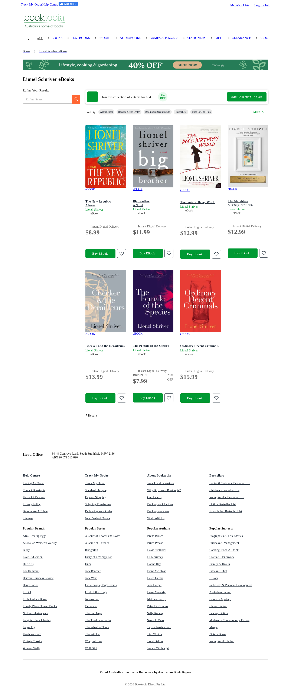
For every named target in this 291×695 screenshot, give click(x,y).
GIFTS (219, 38)
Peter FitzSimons (157, 606)
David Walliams (156, 550)
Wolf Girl (91, 648)
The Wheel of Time (97, 627)
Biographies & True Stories (226, 536)
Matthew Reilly (156, 599)
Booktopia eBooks (158, 511)
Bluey (26, 550)
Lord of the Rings (96, 592)
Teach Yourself (32, 634)
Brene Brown (155, 536)
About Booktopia (159, 475)
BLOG (263, 38)
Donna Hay (154, 564)
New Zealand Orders (97, 518)
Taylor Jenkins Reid (159, 627)
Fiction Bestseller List (222, 504)
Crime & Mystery (220, 599)
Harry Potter (30, 585)
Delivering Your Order (98, 511)
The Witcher (92, 634)
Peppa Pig (29, 627)
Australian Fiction (220, 592)
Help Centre (50, 4)
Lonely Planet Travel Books (40, 606)
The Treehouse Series (98, 620)
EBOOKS (104, 38)
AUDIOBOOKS (130, 38)
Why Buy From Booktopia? (164, 490)
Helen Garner (155, 578)
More (256, 111)
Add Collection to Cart (246, 96)
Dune (88, 564)
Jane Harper (154, 585)
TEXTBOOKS (80, 38)
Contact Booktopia (34, 490)
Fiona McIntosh (156, 571)
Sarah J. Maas (155, 620)
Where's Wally (31, 648)
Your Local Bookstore (160, 483)
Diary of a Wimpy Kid (98, 557)
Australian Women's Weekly (40, 543)
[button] (106, 111)
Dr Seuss (28, 564)
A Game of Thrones (97, 543)
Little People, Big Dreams (101, 585)
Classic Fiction (218, 606)
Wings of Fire (93, 641)
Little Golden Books (35, 599)
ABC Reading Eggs (34, 536)
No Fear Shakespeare (35, 613)
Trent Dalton (155, 641)
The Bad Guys (93, 613)
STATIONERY (196, 38)
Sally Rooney (155, 613)
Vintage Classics (32, 641)
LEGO (27, 592)
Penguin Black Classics (36, 620)
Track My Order (31, 4)
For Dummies (31, 571)
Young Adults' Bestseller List (226, 497)
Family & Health (219, 564)
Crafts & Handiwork (221, 557)
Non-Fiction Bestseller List (225, 511)
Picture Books (217, 634)
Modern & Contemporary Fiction (229, 620)
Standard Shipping (96, 490)
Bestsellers (216, 475)
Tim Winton (154, 634)
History (213, 578)
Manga (213, 627)
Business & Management (224, 543)
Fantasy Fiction (218, 613)
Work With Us (155, 518)
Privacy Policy (31, 504)
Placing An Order (33, 483)
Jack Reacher (93, 571)
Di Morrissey (155, 557)
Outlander (91, 606)
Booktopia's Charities (160, 504)
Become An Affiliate (35, 511)
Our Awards (154, 497)
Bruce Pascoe (155, 543)
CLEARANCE (241, 38)
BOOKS (57, 38)
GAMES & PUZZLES (164, 38)
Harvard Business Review (38, 578)
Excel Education (33, 557)
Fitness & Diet (218, 571)
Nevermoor (92, 599)
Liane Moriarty (156, 592)
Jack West (91, 578)
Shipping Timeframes (98, 504)
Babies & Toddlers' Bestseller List (229, 483)
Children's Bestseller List (224, 490)
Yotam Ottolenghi (158, 648)
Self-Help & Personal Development (230, 585)
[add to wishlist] (121, 253)
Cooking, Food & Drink (224, 550)
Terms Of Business (34, 497)
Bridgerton (91, 550)
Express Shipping (95, 497)
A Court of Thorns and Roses (102, 536)
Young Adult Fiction (221, 641)
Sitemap (28, 518)
